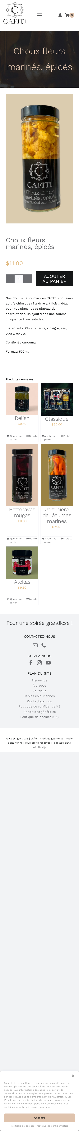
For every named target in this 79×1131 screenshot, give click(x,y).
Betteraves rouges (22, 512)
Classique (56, 419)
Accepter (39, 1117)
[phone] (43, 645)
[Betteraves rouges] (22, 475)
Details (33, 436)
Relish (22, 418)
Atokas (22, 582)
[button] (73, 1076)
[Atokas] (22, 562)
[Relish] (22, 399)
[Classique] (57, 399)
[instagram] (39, 662)
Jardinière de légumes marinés (57, 515)
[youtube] (48, 662)
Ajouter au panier (54, 279)
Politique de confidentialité (52, 1126)
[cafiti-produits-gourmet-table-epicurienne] (15, 3)
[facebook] (30, 662)
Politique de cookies (23, 1126)
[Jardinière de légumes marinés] (57, 475)
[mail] (35, 645)
